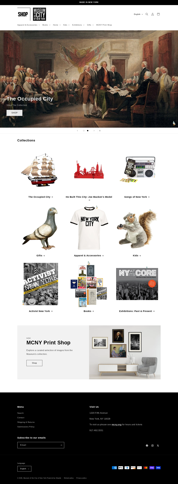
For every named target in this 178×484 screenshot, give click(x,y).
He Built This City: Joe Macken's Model (89, 197)
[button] (28, 25)
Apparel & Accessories (87, 255)
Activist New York (39, 311)
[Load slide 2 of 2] (88, 131)
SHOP (14, 113)
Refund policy (69, 478)
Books (87, 311)
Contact (20, 418)
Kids (135, 255)
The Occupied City (39, 197)
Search (20, 413)
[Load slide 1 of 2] (84, 131)
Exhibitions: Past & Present (135, 311)
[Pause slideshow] (100, 131)
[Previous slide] (77, 131)
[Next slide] (94, 131)
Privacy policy (81, 478)
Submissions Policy (26, 427)
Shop (34, 363)
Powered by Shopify (54, 478)
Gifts (39, 255)
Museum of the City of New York (35, 478)
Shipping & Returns (26, 422)
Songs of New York (135, 197)
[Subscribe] (61, 445)
